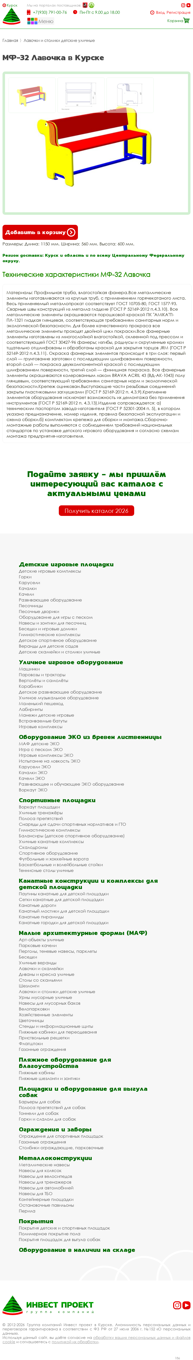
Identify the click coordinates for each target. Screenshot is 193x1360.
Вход (160, 12)
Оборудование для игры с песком (56, 617)
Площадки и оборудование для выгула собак (83, 1091)
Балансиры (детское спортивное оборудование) (72, 836)
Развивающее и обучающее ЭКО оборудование (71, 784)
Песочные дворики (39, 611)
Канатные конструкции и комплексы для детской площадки (88, 883)
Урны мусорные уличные (45, 997)
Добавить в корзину (35, 232)
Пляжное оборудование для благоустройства (65, 1062)
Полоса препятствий (41, 818)
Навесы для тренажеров (45, 1182)
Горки (25, 577)
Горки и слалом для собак (47, 1119)
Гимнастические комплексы (49, 634)
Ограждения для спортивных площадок (61, 1136)
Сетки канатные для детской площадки (61, 899)
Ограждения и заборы (55, 1129)
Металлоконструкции (55, 1158)
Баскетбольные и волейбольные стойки (61, 864)
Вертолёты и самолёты (43, 680)
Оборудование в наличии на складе (77, 1250)
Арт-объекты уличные (41, 939)
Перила (27, 1211)
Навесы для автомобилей (46, 1188)
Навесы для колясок (40, 1170)
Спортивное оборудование (48, 853)
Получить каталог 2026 (96, 510)
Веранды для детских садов (48, 646)
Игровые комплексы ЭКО (46, 755)
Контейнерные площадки (46, 1199)
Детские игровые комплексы (50, 571)
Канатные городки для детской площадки (63, 922)
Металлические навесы (44, 1165)
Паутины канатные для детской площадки (64, 894)
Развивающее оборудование (50, 600)
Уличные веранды (37, 963)
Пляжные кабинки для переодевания (58, 1032)
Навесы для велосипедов (45, 1176)
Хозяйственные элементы (46, 1014)
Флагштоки (31, 1043)
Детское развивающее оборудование (60, 692)
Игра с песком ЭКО (41, 749)
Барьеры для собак (40, 1102)
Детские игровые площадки (66, 564)
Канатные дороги (37, 905)
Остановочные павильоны (46, 1205)
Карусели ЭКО (35, 767)
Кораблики (30, 686)
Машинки (29, 669)
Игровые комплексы (40, 726)
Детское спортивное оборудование (58, 640)
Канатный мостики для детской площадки (64, 911)
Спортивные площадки (57, 800)
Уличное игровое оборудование (71, 662)
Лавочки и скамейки (41, 968)
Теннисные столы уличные (46, 870)
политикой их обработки (75, 1341)
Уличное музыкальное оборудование (59, 698)
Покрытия (36, 1221)
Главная (10, 40)
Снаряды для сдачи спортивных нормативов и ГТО (72, 824)
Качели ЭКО (32, 778)
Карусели (29, 582)
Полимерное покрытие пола (49, 1234)
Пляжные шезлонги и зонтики (49, 1078)
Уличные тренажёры (41, 812)
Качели (26, 594)
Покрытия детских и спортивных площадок (64, 1228)
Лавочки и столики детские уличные (59, 40)
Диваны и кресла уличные (46, 974)
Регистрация (178, 12)
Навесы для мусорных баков (49, 1003)
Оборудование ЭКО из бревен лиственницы (90, 737)
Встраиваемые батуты (43, 721)
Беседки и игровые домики (48, 629)
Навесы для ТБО (36, 1193)
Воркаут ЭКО (33, 790)
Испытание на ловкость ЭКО (49, 761)
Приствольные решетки (44, 1038)
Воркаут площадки (39, 807)
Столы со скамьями (40, 980)
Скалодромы (33, 847)
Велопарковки (34, 1009)
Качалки (27, 588)
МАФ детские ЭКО (39, 743)
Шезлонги (29, 986)
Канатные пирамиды (41, 917)
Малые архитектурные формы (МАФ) (83, 933)
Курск (12, 5)
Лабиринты (31, 709)
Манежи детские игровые (46, 715)
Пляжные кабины (37, 1072)
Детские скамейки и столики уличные (59, 652)
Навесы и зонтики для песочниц (52, 623)
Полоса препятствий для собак (52, 1107)
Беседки (28, 957)
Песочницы (31, 605)
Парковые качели (38, 945)
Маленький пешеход (41, 703)
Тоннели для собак (39, 1113)
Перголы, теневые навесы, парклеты (58, 951)
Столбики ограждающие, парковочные (61, 1147)
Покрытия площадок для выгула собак (60, 1239)
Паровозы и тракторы (42, 674)
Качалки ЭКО (33, 772)
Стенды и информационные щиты (56, 1026)
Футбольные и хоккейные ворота (54, 859)
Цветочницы (31, 1020)
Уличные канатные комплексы (51, 841)
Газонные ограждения (42, 1049)
